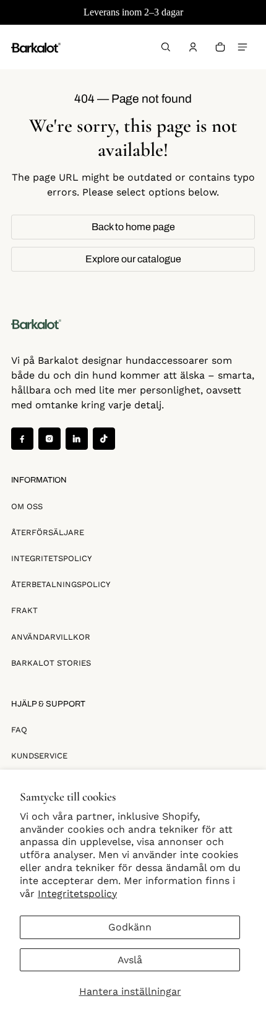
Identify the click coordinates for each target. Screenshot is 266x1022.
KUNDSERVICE (39, 755)
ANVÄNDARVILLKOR (50, 637)
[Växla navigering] (242, 47)
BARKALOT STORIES (51, 663)
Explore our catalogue (133, 259)
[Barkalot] (36, 47)
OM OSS (27, 506)
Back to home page (133, 226)
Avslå (130, 960)
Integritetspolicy (77, 894)
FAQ (19, 729)
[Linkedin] (77, 438)
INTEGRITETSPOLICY (51, 558)
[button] (165, 47)
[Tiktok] (104, 438)
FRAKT (24, 610)
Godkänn (130, 927)
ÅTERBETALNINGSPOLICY (60, 584)
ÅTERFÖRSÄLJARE (47, 532)
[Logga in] (193, 47)
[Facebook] (22, 438)
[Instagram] (49, 438)
